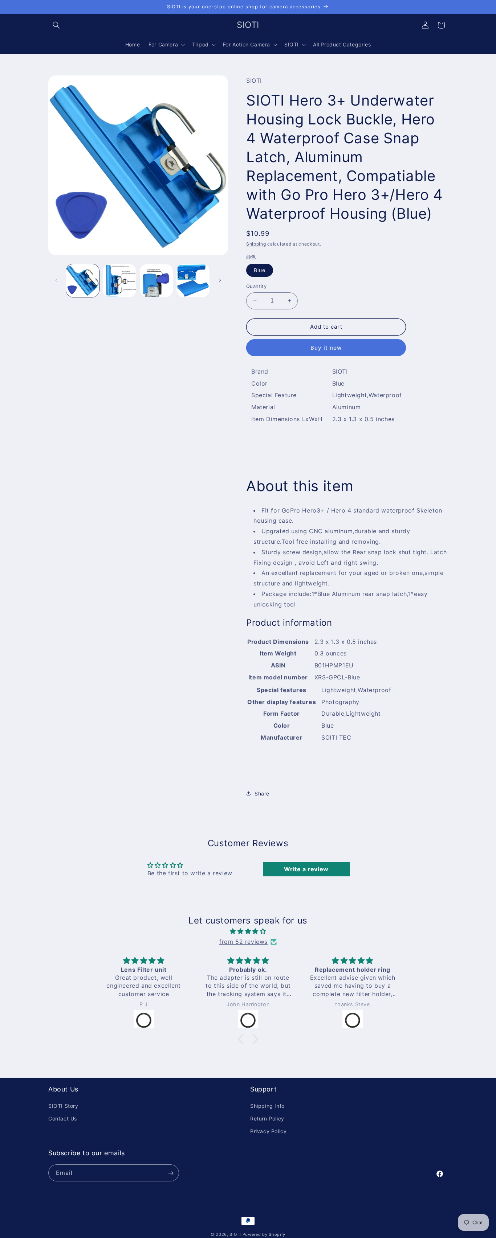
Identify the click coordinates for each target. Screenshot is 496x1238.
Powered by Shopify (264, 1234)
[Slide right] (220, 280)
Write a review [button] (306, 869)
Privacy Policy (268, 1131)
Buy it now (326, 347)
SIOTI (235, 1234)
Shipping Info (267, 1106)
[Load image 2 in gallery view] (119, 280)
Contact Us (62, 1119)
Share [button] (262, 793)
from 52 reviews (243, 941)
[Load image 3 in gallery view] (156, 280)
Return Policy (267, 1119)
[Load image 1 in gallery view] (82, 280)
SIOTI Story (63, 1106)
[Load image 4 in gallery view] (193, 280)
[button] (56, 25)
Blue (259, 270)
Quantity (256, 286)
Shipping (256, 244)
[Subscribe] (171, 1173)
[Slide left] (56, 280)
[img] (248, 931)
